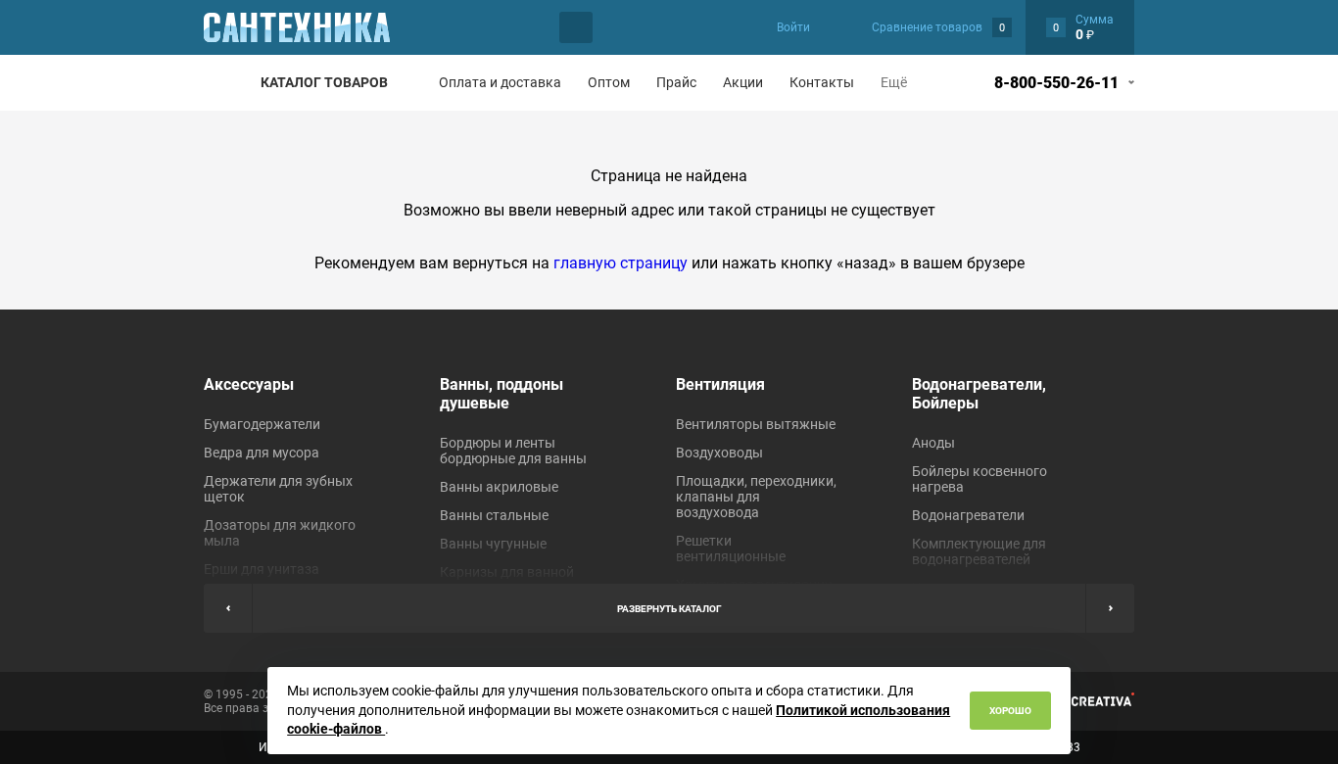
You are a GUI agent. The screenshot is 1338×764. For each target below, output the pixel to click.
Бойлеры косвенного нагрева (979, 479)
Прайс (676, 82)
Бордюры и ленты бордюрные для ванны (513, 450)
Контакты (821, 82)
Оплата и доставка (500, 82)
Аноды (933, 443)
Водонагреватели (968, 515)
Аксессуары (249, 384)
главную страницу (620, 263)
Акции (743, 82)
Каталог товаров (324, 82)
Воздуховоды (719, 452)
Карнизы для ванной (507, 572)
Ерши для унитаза (261, 569)
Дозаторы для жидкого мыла (280, 533)
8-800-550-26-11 (1056, 82)
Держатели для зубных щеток (278, 488)
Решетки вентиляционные (731, 548)
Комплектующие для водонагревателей (979, 551)
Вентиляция (720, 384)
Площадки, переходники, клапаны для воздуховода (756, 496)
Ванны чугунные (493, 543)
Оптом (609, 82)
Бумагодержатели (262, 424)
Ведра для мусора (261, 452)
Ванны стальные (494, 515)
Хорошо (1010, 710)
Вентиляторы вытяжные (756, 424)
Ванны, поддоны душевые (501, 393)
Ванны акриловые (499, 487)
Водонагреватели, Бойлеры (979, 393)
